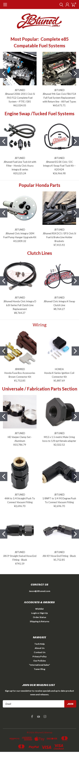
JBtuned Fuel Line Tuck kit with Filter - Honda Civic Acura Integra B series (19, 165)
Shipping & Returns (39, 621)
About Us (39, 648)
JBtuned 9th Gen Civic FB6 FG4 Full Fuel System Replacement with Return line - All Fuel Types (59, 97)
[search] (60, 4)
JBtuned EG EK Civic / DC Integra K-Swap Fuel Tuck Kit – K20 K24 (59, 165)
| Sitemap (47, 732)
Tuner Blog (39, 669)
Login (34, 613)
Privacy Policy (39, 656)
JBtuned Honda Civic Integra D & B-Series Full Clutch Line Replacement (19, 305)
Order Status (39, 617)
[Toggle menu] (5, 6)
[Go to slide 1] (3, 73)
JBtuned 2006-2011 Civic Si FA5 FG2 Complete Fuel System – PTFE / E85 (20, 97)
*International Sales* (39, 664)
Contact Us (39, 652)
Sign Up (44, 613)
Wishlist (39, 608)
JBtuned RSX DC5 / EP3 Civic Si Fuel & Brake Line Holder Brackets (59, 237)
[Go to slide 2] (75, 73)
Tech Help (39, 643)
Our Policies (39, 660)
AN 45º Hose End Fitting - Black (59, 555)
